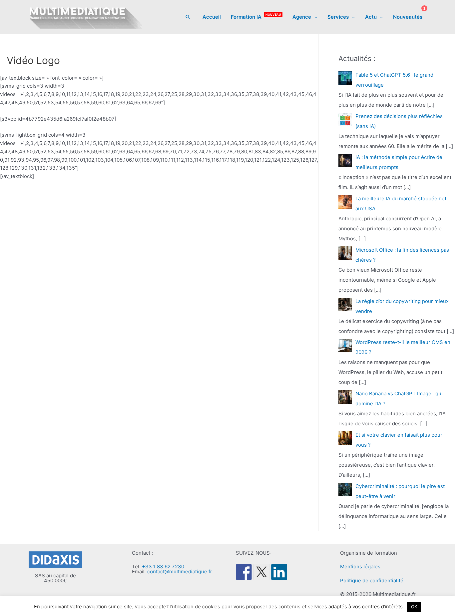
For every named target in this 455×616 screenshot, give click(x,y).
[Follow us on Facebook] (244, 572)
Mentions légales (360, 566)
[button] (188, 17)
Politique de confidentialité (371, 580)
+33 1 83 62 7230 (163, 566)
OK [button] (414, 606)
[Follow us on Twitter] (261, 572)
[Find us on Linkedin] (279, 572)
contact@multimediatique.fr (179, 571)
